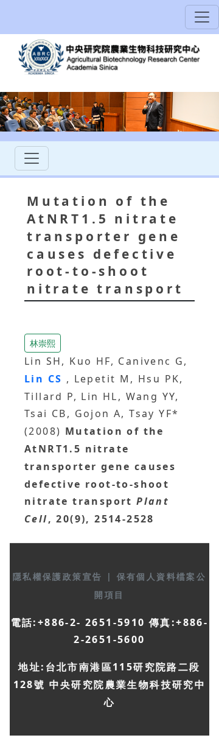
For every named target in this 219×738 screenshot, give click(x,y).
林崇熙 (42, 343)
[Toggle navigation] (202, 17)
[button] (42, 342)
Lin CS (45, 378)
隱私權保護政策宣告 (59, 576)
